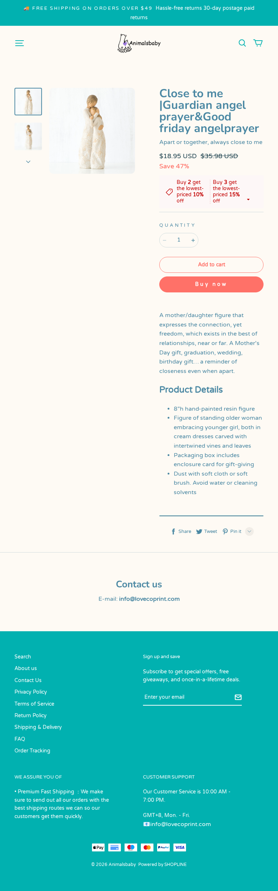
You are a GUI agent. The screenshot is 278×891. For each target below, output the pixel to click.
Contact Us (28, 680)
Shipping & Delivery (38, 727)
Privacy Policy (30, 692)
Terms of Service (34, 704)
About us (25, 668)
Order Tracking (32, 751)
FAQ (19, 739)
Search (22, 657)
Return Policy (30, 716)
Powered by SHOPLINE (162, 864)
